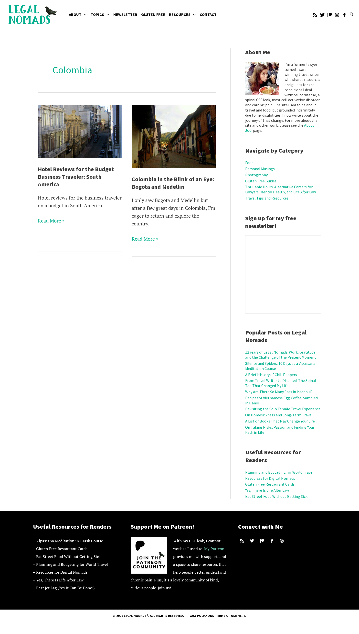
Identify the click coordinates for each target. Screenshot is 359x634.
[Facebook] (344, 15)
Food (249, 162)
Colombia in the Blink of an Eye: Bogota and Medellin (173, 182)
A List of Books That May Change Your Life (280, 421)
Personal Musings (260, 168)
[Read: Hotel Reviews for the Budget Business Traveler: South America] (80, 130)
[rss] (242, 541)
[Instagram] (337, 15)
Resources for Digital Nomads (270, 478)
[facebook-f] (272, 541)
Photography (256, 174)
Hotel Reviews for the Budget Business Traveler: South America (76, 176)
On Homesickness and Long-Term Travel (279, 414)
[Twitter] (322, 15)
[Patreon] (329, 15)
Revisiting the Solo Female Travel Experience (282, 408)
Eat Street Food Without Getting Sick (276, 496)
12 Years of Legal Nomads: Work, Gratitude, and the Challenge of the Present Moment (281, 355)
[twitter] (252, 541)
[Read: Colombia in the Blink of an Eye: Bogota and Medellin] (174, 136)
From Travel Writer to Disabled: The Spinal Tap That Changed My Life (280, 383)
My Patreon (214, 548)
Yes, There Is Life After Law (267, 490)
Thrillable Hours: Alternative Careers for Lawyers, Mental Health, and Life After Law (280, 189)
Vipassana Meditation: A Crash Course (69, 541)
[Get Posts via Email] (315, 15)
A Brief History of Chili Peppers (271, 374)
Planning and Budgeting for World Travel (279, 472)
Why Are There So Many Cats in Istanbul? (279, 391)
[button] (84, 14)
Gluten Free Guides (260, 180)
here (241, 616)
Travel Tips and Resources (266, 198)
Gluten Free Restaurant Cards (270, 484)
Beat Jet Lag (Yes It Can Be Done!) (65, 587)
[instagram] (282, 541)
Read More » (51, 221)
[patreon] (262, 541)
